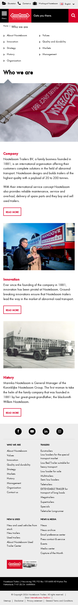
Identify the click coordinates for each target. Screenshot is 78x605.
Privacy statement (34, 600)
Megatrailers (47, 497)
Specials (45, 506)
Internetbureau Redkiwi (40, 597)
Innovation (12, 41)
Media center (48, 548)
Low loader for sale (51, 471)
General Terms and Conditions (59, 600)
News (44, 525)
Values (46, 35)
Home (5, 26)
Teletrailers (46, 484)
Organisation (14, 60)
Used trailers (13, 537)
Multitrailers (47, 475)
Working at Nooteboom (48, 3)
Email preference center (53, 534)
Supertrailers (47, 501)
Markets (46, 47)
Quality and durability (54, 41)
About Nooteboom (17, 35)
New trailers (13, 532)
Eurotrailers (47, 450)
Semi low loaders (50, 479)
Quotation (12, 3)
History (10, 54)
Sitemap (7, 600)
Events (44, 543)
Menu (3, 15)
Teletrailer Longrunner (52, 511)
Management (49, 54)
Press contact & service (53, 539)
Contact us (26, 3)
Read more (12, 212)
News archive (48, 530)
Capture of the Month (52, 553)
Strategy (11, 47)
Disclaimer (19, 600)
